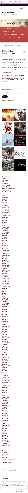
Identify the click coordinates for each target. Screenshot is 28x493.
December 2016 (5, 380)
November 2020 (5, 303)
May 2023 (4, 260)
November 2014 (5, 422)
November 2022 (5, 267)
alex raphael (19, 75)
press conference (17, 78)
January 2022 (5, 280)
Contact (13, 31)
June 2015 (4, 410)
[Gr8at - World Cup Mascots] (8, 128)
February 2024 (5, 247)
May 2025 (4, 222)
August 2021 (5, 288)
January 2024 (5, 248)
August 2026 (5, 197)
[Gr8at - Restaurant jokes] (20, 153)
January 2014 (5, 438)
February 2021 (5, 298)
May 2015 (4, 412)
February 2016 (5, 397)
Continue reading (6, 72)
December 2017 (5, 361)
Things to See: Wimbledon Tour (8, 52)
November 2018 (5, 342)
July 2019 (4, 329)
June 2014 (4, 430)
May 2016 (4, 392)
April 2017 (4, 374)
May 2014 (4, 432)
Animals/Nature (17, 28)
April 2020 (4, 314)
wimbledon (22, 79)
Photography (10, 78)
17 (24, 51)
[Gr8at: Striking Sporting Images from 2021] (8, 115)
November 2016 (5, 382)
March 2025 (5, 225)
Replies (4, 81)
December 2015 (5, 400)
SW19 (12, 79)
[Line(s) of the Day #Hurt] (20, 115)
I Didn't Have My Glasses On (9, 459)
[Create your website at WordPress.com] (14, 2)
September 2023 (6, 255)
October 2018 (5, 344)
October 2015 (5, 403)
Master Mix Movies (6, 460)
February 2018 (5, 357)
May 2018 (4, 352)
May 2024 (4, 242)
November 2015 (5, 402)
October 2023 (5, 253)
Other (15, 37)
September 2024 (6, 235)
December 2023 (5, 250)
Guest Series (5, 183)
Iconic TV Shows (6, 185)
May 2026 (4, 202)
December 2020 (5, 301)
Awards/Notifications (7, 177)
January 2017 (5, 379)
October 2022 (5, 268)
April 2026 (4, 204)
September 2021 (6, 286)
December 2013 (5, 440)
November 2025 (5, 212)
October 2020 (5, 304)
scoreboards (5, 79)
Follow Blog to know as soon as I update (13, 86)
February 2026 (5, 207)
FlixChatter (4, 457)
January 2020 (5, 319)
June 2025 (4, 220)
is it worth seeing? (15, 77)
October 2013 (5, 443)
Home (3, 28)
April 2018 (4, 354)
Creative (4, 178)
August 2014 (5, 427)
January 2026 (5, 209)
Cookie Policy (8, 487)
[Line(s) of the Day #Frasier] (20, 128)
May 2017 (4, 372)
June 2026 (4, 200)
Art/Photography (5, 31)
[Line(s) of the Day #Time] (20, 165)
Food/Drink (21, 34)
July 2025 (4, 219)
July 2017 (4, 369)
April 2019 (4, 334)
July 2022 (4, 273)
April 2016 (4, 394)
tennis (15, 79)
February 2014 (5, 437)
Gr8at (3, 182)
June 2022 (4, 275)
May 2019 (4, 333)
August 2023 (5, 257)
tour (18, 79)
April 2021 (4, 295)
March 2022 (5, 276)
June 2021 (4, 291)
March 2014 (5, 435)
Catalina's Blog (5, 454)
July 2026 (4, 199)
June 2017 (4, 371)
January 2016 (5, 399)
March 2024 (5, 245)
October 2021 (5, 285)
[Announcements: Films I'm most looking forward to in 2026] (20, 140)
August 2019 (5, 328)
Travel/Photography (7, 191)
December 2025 (5, 210)
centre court (8, 77)
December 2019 (5, 321)
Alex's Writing (5, 451)
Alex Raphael (8, 12)
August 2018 (5, 347)
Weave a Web (5, 464)
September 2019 (6, 326)
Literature (4, 37)
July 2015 (4, 408)
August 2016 (5, 387)
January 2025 (5, 229)
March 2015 (5, 415)
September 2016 (6, 385)
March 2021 (5, 296)
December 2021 (5, 281)
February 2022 (5, 278)
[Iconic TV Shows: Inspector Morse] (8, 153)
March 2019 (5, 336)
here (15, 64)
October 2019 (5, 324)
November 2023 (5, 252)
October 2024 (5, 234)
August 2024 (5, 237)
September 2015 (6, 405)
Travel (15, 40)
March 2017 (5, 375)
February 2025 (5, 227)
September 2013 (6, 445)
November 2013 (5, 441)
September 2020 (6, 306)
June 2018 (4, 351)
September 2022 (6, 270)
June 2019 (4, 331)
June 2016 (4, 390)
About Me (9, 28)
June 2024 (4, 240)
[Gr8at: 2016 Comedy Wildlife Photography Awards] (8, 140)
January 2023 (5, 263)
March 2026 (5, 205)
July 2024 (4, 238)
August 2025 (5, 217)
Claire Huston (5, 455)
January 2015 (5, 418)
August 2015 (5, 407)
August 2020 (5, 308)
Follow (5, 96)
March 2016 (5, 395)
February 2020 (5, 318)
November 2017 (5, 362)
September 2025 (6, 215)
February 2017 (5, 377)
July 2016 (4, 389)
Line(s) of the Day (6, 187)
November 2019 (5, 323)
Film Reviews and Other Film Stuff (9, 34)
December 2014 (5, 420)
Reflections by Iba (6, 462)
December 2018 (5, 341)
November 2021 (5, 283)
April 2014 (4, 433)
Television (9, 40)
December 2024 (5, 230)
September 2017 (6, 366)
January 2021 (5, 300)
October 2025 (5, 214)
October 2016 (5, 384)
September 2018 (6, 346)
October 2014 (5, 423)
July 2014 (4, 428)
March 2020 (5, 316)
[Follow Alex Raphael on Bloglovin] (9, 471)
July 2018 (4, 349)
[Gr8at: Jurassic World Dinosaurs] (8, 165)
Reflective (20, 37)
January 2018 (5, 359)
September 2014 (6, 425)
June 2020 (4, 311)
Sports (3, 40)
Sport (9, 79)
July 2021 (4, 290)
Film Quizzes (5, 180)
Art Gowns (4, 452)
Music (10, 37)
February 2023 (5, 262)
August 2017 (5, 367)
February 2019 (5, 337)
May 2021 (4, 293)
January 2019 (5, 339)
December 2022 (5, 265)
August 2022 (5, 271)
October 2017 (5, 364)
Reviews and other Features (8, 188)
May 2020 (4, 313)
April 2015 (4, 413)
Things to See (9, 75)
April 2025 (4, 224)
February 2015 (5, 417)
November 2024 (5, 232)
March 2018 (5, 356)
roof (23, 78)
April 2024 (4, 243)
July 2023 (4, 258)
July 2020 (4, 309)
